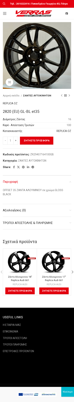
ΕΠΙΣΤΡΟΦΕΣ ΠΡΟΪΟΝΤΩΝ (18, 351)
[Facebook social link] (14, 167)
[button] (20, 290)
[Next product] (69, 95)
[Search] (3, 4)
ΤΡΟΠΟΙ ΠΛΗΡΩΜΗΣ (15, 344)
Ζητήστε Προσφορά (37, 140)
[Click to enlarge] (9, 82)
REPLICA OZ (10, 103)
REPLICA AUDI (20, 284)
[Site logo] (34, 13)
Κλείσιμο (67, 391)
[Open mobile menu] (5, 13)
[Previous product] (62, 95)
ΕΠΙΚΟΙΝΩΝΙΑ (10, 331)
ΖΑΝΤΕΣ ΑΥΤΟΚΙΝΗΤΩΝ (37, 95)
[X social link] (18, 167)
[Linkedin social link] (28, 167)
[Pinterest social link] (23, 167)
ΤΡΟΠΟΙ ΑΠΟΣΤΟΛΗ (15, 338)
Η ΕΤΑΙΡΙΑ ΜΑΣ (12, 324)
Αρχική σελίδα (11, 95)
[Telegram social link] (32, 167)
